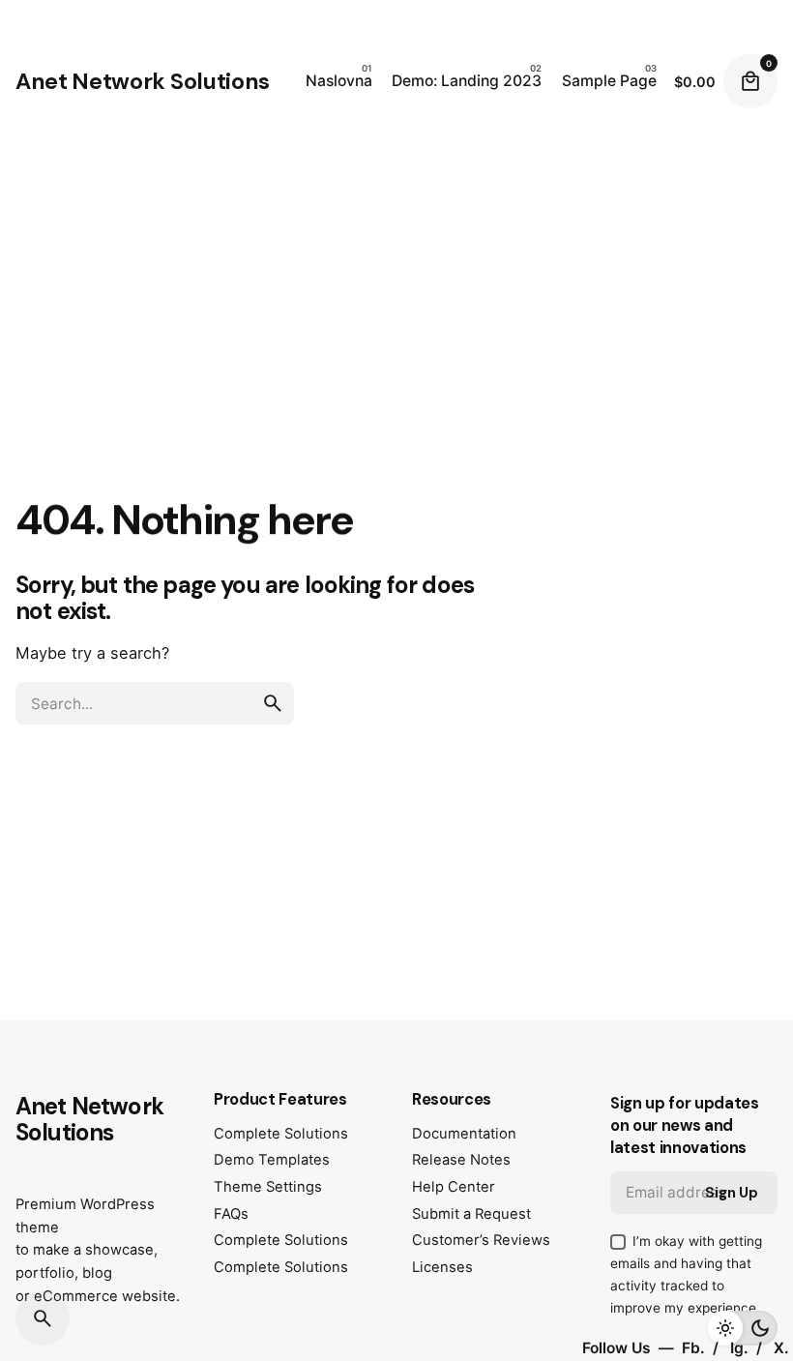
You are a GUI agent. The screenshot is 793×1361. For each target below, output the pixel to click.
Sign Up (731, 1192)
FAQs (231, 1214)
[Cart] (750, 81)
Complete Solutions (281, 1133)
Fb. (695, 1348)
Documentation (464, 1133)
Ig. (741, 1348)
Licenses (442, 1267)
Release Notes (461, 1160)
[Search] (42, 1318)
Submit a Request (471, 1214)
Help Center (453, 1187)
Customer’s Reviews (481, 1240)
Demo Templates (272, 1160)
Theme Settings (268, 1187)
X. (781, 1348)
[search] (272, 703)
